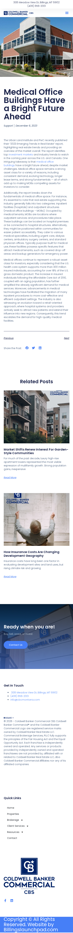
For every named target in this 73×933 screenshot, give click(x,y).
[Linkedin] (11, 900)
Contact (12, 838)
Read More (10, 477)
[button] (66, 12)
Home (10, 808)
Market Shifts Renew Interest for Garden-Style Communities (36, 451)
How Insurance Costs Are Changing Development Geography (31, 554)
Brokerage (13, 820)
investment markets (21, 154)
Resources (13, 832)
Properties (13, 814)
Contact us (15, 645)
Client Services (16, 826)
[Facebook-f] (5, 900)
